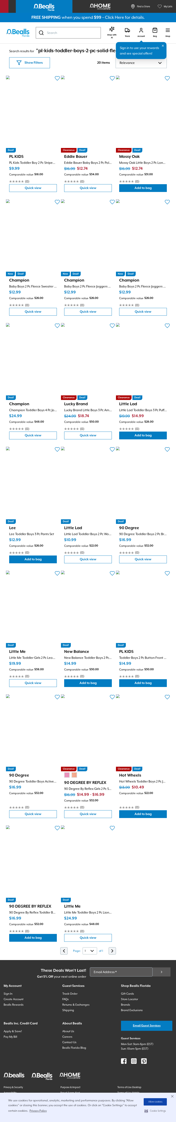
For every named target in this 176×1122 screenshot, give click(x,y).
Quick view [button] (41, 189)
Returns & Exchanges (76, 1004)
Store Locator (129, 999)
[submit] (161, 972)
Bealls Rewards (14, 1004)
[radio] (67, 775)
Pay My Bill (10, 1036)
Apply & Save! (13, 1031)
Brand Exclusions (132, 1010)
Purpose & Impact (70, 1087)
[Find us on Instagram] (134, 1061)
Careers (67, 1036)
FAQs (65, 999)
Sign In (8, 993)
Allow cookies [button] (155, 1101)
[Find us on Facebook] (123, 1061)
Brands (125, 1004)
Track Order (69, 993)
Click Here (114, 17)
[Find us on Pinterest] (144, 1061)
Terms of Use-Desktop (129, 1087)
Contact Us (69, 1042)
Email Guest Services (147, 1025)
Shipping (68, 1010)
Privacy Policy (38, 1110)
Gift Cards (127, 993)
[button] (155, 1111)
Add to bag (151, 189)
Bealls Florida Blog (74, 1047)
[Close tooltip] (162, 45)
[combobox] (68, 32)
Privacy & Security (13, 1087)
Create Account (13, 999)
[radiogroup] (70, 775)
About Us (68, 1031)
